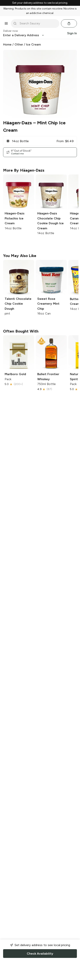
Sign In (72, 33)
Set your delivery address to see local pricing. (40, 2)
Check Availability (40, 953)
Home (7, 44)
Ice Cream (33, 44)
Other (19, 44)
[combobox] (38, 23)
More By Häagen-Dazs (23, 170)
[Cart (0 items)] (69, 23)
